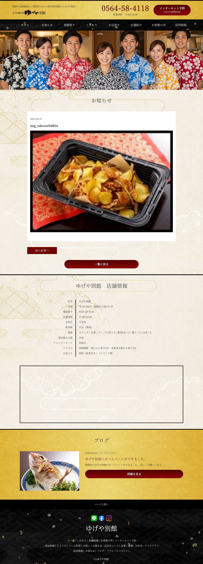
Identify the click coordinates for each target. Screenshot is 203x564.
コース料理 (75, 546)
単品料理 (49, 546)
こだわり (81, 540)
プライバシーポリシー (118, 551)
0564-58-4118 (125, 8)
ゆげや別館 (101, 528)
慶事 (130, 546)
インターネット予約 (172, 10)
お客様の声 (106, 540)
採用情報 (78, 551)
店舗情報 (93, 540)
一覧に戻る (102, 264)
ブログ (100, 551)
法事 (123, 546)
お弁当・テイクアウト (147, 546)
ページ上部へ (101, 504)
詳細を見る (134, 474)
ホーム (70, 540)
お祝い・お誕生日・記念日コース (101, 546)
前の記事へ (42, 250)
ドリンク (61, 546)
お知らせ (90, 551)
